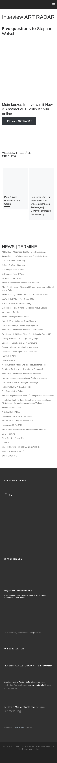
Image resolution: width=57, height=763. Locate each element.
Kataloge (29, 727)
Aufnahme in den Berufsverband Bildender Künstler (24, 429)
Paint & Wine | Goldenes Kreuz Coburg (12, 200)
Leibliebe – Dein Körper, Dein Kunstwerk (19, 343)
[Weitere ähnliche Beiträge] (52, 161)
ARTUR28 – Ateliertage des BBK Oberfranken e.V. (24, 330)
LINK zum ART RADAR (19, 121)
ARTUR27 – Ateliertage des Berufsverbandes (21, 374)
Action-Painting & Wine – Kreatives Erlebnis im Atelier (25, 256)
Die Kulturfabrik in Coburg (13, 391)
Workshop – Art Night (11, 312)
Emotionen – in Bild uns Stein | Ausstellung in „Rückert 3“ (26, 334)
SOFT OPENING (9, 456)
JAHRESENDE (9, 360)
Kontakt (37, 632)
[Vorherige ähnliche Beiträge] (45, 161)
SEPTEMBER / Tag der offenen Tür (17, 421)
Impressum (8, 727)
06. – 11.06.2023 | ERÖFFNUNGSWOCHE (21, 447)
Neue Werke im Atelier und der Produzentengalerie (24, 365)
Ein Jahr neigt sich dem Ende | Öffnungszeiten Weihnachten (28, 395)
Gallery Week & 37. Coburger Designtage (20, 338)
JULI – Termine (8, 434)
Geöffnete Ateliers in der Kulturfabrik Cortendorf (22, 369)
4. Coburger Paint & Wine (13, 269)
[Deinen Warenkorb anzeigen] (48, 4)
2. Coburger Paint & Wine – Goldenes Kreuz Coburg (24, 308)
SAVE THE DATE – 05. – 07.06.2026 (18, 299)
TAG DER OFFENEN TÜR (13, 451)
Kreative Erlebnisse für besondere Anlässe (20, 283)
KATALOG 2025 (9, 356)
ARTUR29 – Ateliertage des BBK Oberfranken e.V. (24, 252)
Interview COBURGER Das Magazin (18, 416)
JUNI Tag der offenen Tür (13, 438)
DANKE (5, 442)
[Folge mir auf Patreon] (12, 235)
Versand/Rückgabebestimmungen (18, 632)
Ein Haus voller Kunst (11, 407)
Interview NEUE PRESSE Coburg (16, 387)
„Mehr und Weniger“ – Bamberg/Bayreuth (20, 325)
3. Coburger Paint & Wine (13, 274)
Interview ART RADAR (12, 425)
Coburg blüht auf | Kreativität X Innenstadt (20, 347)
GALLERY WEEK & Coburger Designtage (20, 382)
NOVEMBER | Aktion (11, 412)
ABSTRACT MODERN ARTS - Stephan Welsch (31, 746)
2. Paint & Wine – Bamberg (13, 265)
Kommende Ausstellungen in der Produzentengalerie (24, 378)
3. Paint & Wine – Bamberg (13, 261)
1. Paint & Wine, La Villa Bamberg (16, 303)
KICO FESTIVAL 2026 (11, 278)
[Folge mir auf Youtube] (7, 235)
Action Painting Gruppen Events (16, 316)
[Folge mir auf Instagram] (3, 235)
